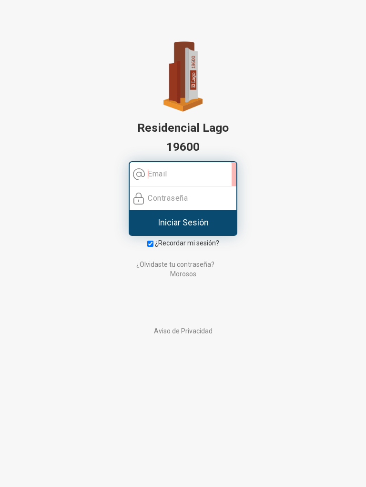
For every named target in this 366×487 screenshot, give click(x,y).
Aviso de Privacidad (183, 331)
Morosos (183, 274)
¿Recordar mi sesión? (186, 243)
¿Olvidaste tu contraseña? (175, 264)
